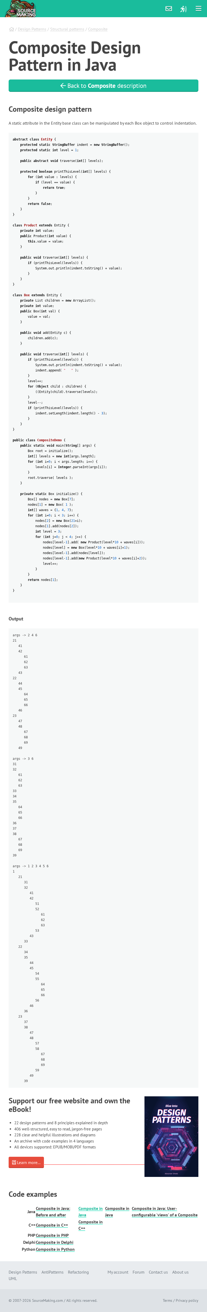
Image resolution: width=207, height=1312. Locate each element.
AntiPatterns (53, 1272)
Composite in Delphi (54, 1242)
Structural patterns (67, 29)
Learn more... (28, 1162)
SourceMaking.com (47, 1300)
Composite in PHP (52, 1235)
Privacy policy (187, 1300)
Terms (167, 1300)
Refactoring (78, 1272)
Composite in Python (55, 1249)
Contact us (158, 1272)
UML (13, 1278)
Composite (98, 29)
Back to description (106, 85)
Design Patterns (32, 29)
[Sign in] (183, 8)
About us (180, 1272)
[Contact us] (168, 8)
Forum (138, 1272)
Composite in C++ (52, 1225)
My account (118, 1272)
